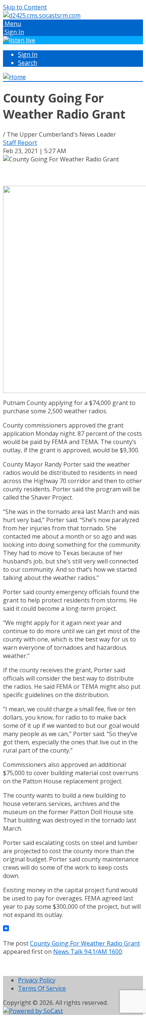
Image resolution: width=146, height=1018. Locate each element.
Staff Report (20, 143)
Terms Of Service (42, 988)
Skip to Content (25, 7)
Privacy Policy (36, 980)
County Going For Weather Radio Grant (85, 943)
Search (27, 63)
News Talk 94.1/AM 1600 (87, 951)
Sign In (27, 54)
